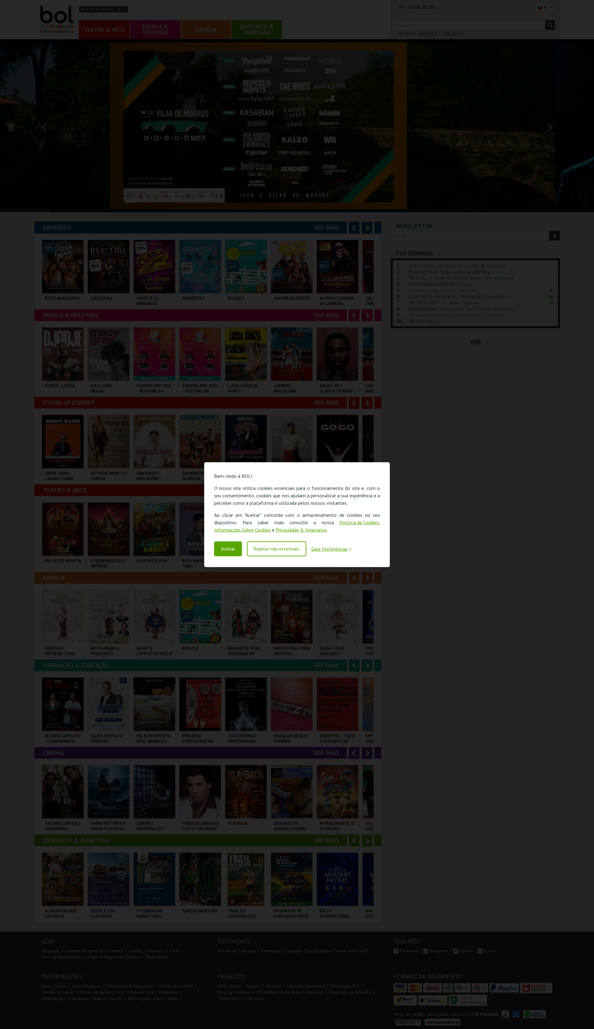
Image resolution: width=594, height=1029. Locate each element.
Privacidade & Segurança (301, 529)
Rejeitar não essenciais (276, 549)
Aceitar (228, 549)
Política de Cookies (359, 522)
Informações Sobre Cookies (242, 529)
